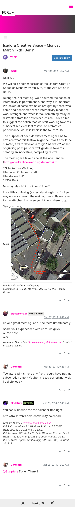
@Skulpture (10, 471)
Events (13, 56)
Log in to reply (62, 57)
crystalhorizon (19, 313)
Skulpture (16, 403)
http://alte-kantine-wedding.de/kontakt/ (30, 162)
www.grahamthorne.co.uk (37, 422)
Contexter (16, 366)
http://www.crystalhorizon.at (45, 342)
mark (14, 70)
